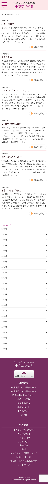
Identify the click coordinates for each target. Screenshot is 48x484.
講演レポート (24, 407)
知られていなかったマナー (14, 157)
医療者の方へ (24, 403)
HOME (4, 14)
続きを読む (39, 47)
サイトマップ (24, 465)
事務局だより (24, 411)
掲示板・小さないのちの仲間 (23, 461)
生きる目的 (7, 57)
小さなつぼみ (24, 399)
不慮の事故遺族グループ (23, 395)
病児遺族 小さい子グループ (23, 387)
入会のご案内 (24, 434)
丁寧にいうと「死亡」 (12, 190)
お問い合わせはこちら (24, 376)
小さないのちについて (23, 430)
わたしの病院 (8, 24)
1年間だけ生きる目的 (11, 124)
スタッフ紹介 (24, 438)
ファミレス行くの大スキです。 (16, 90)
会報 (24, 449)
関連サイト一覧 (24, 457)
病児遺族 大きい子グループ (23, 391)
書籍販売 (24, 445)
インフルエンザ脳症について (23, 453)
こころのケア (24, 442)
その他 (24, 415)
